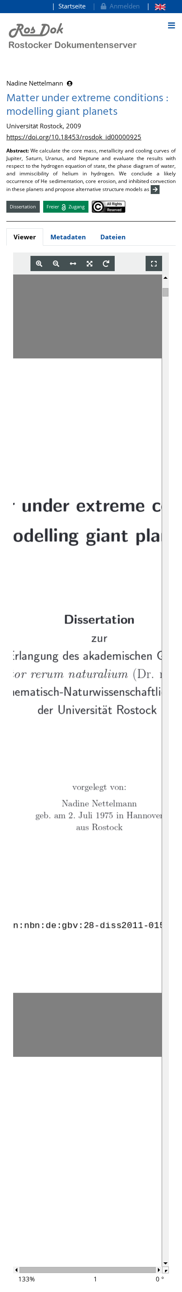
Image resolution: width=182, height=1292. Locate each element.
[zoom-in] (39, 264)
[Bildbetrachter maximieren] (154, 264)
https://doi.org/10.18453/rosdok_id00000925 (73, 137)
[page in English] (156, 6)
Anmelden (123, 6)
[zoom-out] (56, 264)
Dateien (113, 237)
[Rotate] (106, 264)
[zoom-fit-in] (89, 264)
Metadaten (68, 237)
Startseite (71, 6)
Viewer (25, 237)
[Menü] (171, 25)
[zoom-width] (73, 264)
